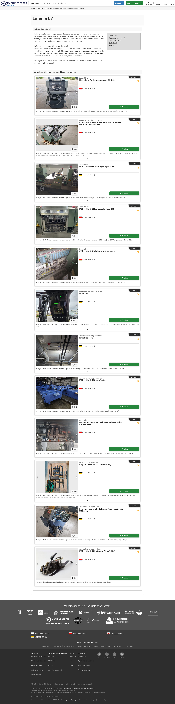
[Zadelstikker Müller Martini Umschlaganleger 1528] (57, 179)
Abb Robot (57, 646)
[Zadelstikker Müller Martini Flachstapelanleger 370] (57, 221)
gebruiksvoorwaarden (81, 700)
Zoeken (120, 3)
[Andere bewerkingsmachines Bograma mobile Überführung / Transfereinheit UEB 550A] (57, 521)
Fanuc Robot (118, 646)
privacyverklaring (68, 700)
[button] (172, 3)
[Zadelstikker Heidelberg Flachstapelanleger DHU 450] (57, 93)
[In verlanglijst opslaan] (138, 80)
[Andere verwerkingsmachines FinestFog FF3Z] (57, 350)
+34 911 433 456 (41, 637)
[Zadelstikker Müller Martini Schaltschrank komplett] (57, 264)
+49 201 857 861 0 (79, 634)
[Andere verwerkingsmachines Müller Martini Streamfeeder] (57, 393)
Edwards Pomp (69, 646)
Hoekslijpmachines (84, 646)
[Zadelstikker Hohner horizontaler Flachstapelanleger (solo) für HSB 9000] (57, 435)
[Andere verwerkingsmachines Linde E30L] (57, 306)
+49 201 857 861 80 (42, 634)
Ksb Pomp (129, 646)
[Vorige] (37, 93)
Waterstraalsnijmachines (102, 646)
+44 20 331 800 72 (117, 634)
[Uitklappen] (87, 113)
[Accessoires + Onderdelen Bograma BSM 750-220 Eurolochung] (57, 477)
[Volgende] (76, 93)
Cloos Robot (46, 646)
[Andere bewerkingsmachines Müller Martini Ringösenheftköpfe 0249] (57, 564)
